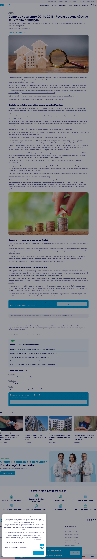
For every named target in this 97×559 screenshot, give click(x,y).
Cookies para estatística (12, 545)
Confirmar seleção (38, 553)
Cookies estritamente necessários (15, 542)
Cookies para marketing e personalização (16, 547)
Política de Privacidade (35, 535)
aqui (33, 522)
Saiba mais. (38, 539)
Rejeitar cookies (8, 553)
